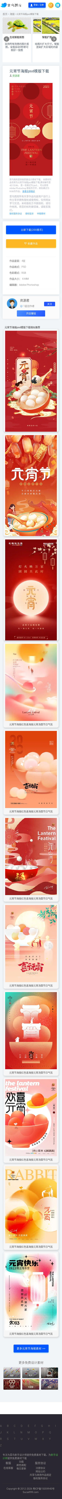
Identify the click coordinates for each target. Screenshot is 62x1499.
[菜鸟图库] (11, 5)
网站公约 (40, 1471)
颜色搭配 (21, 1465)
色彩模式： (15, 272)
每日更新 (21, 1468)
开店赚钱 (31, 313)
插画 (49, 1387)
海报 (12, 14)
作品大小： (15, 278)
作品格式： (15, 266)
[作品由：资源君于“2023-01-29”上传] (12, 303)
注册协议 (40, 1468)
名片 (30, 1375)
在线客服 (8, 1468)
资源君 (16, 75)
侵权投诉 (29, 214)
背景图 (30, 1387)
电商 (12, 1387)
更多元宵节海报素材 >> (31, 1348)
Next (54, 39)
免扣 (12, 1375)
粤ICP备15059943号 (44, 1488)
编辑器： (14, 284)
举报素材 (41, 214)
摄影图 (49, 1375)
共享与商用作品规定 (40, 1474)
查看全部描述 (28, 191)
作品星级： (15, 260)
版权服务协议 (15, 214)
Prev (6, 39)
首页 (5, 14)
